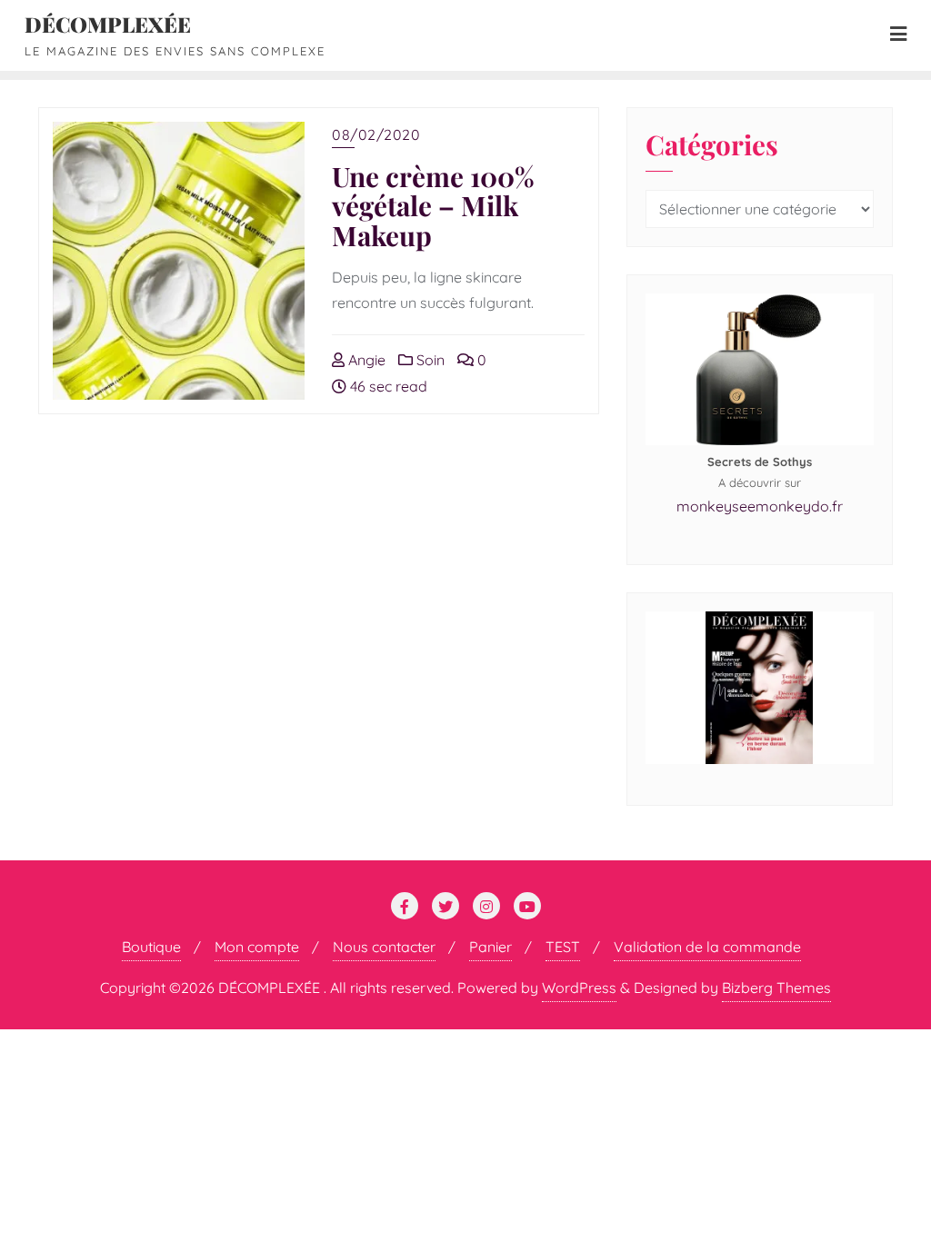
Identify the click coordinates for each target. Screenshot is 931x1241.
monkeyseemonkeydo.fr (759, 506)
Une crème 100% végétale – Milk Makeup (433, 205)
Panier (490, 947)
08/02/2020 (376, 134)
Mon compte (257, 947)
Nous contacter (384, 947)
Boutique (151, 947)
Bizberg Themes (776, 987)
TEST (563, 947)
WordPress (579, 987)
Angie (365, 360)
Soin (429, 360)
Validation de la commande (707, 947)
